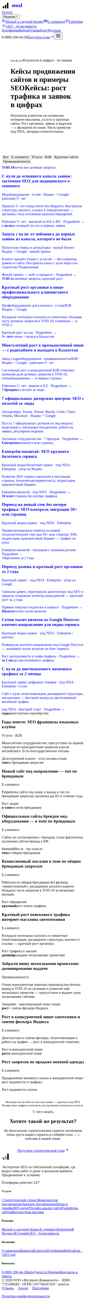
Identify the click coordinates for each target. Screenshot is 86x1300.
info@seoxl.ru (37, 1272)
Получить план (38, 37)
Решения (9, 16)
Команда (26, 1251)
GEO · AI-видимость (21, 26)
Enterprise (76, 22)
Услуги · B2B (42, 157)
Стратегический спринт (20, 1200)
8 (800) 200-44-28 (14, 1272)
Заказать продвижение (39, 1204)
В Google (21, 1233)
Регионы (54, 30)
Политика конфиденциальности (26, 1296)
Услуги (7, 12)
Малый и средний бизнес (25, 22)
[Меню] (58, 36)
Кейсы (23, 30)
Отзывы (34, 30)
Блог (44, 30)
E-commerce (56, 22)
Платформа (10, 30)
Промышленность (16, 161)
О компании (11, 1251)
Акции (23, 1288)
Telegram (53, 1272)
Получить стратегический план (41, 1150)
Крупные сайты (66, 157)
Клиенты (40, 1251)
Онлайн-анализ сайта (45, 1208)
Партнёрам (40, 1288)
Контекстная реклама (28, 1212)
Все (6, 157)
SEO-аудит (21, 1208)
